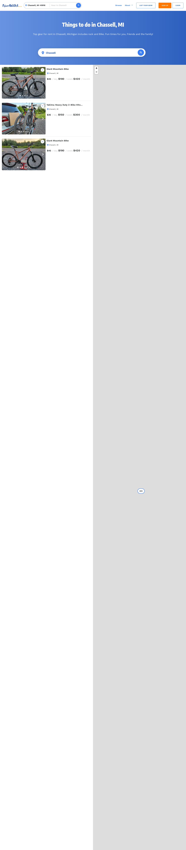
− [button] (96, 72)
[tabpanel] (24, 83)
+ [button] (96, 68)
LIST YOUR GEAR (145, 5)
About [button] (128, 5)
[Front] (12, 5)
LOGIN (177, 5)
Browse (118, 5)
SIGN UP (165, 5)
